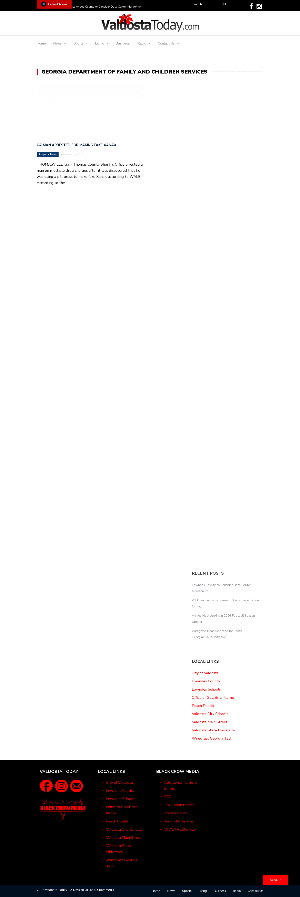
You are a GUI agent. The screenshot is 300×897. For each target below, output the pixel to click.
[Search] (225, 4)
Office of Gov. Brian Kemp (213, 697)
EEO (167, 796)
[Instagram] (259, 6)
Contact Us (166, 43)
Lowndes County (206, 681)
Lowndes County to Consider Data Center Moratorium (107, 7)
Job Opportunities (179, 804)
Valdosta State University (213, 730)
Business (123, 43)
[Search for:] (205, 4)
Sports (78, 43)
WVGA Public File (179, 829)
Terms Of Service (178, 821)
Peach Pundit (203, 705)
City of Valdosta (205, 673)
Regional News (48, 154)
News (57, 43)
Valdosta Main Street (210, 722)
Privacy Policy (175, 813)
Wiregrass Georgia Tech (212, 738)
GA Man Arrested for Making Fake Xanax (76, 145)
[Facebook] (251, 6)
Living (99, 43)
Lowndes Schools (206, 689)
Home (41, 43)
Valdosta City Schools (210, 713)
